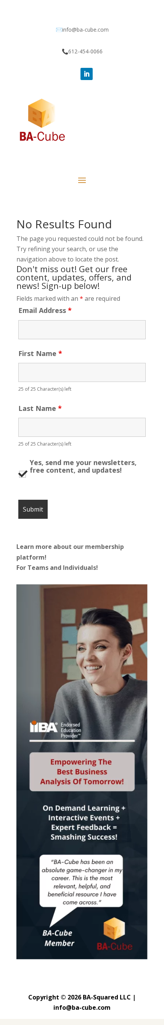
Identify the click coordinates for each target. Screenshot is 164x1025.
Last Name (40, 408)
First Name (40, 353)
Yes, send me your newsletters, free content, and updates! (83, 467)
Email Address (45, 310)
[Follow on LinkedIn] (86, 74)
